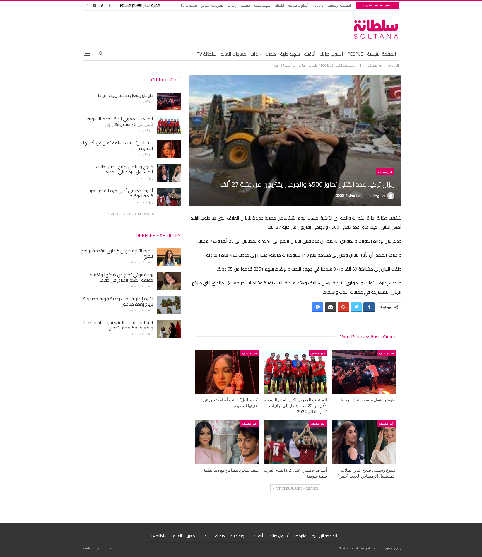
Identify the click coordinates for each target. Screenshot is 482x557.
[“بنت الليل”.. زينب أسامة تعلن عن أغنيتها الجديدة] (227, 372)
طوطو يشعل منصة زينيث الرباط (125, 95)
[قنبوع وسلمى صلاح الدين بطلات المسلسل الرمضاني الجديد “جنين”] (364, 442)
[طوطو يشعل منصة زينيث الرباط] (364, 372)
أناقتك (279, 5)
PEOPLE (355, 54)
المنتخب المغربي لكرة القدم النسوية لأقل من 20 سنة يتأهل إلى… (120, 121)
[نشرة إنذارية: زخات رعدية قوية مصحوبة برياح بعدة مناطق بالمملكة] (169, 305)
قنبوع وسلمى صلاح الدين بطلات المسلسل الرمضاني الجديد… (124, 169)
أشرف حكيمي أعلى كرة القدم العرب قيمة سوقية (120, 193)
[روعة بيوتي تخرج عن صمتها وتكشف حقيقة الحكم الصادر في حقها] (169, 281)
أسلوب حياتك (298, 5)
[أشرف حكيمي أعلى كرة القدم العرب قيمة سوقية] (295, 442)
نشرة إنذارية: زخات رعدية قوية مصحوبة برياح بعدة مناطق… (118, 301)
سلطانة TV (188, 5)
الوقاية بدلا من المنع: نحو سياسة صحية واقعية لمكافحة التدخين (118, 325)
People (317, 5)
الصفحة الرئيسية (339, 5)
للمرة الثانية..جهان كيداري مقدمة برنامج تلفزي (117, 253)
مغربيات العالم (212, 5)
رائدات (232, 5)
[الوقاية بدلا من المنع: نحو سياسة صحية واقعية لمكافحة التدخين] (169, 329)
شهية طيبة (262, 5)
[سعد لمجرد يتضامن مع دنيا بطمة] (227, 442)
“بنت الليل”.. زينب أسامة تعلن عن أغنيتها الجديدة (118, 145)
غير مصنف (385, 172)
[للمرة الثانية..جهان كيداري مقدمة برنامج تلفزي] (169, 257)
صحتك (245, 5)
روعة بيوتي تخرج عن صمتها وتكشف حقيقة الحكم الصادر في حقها (120, 277)
